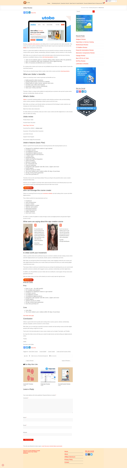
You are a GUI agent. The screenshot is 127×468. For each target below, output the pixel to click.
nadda (26, 355)
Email (25, 425)
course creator (51, 351)
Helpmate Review (45, 384)
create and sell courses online (64, 351)
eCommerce (35, 355)
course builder (43, 351)
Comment (25, 398)
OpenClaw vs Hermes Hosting (85, 42)
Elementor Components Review (85, 53)
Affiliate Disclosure (69, 457)
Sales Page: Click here (28, 125)
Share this (33, 12)
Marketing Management (93, 7)
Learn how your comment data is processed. (52, 446)
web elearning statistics (47, 57)
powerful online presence (34, 44)
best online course (33, 351)
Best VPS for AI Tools (82, 58)
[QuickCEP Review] (30, 367)
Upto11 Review (29, 360)
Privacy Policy (68, 459)
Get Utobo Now (28, 187)
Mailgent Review (81, 39)
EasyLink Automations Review (85, 50)
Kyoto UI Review (66, 360)
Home (48, 3)
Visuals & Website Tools (89, 3)
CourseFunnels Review (64, 384)
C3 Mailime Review (81, 47)
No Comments (53, 355)
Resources (98, 3)
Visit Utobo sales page (28, 315)
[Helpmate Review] (48, 367)
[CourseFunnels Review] (65, 367)
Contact (66, 462)
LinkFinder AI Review (82, 63)
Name (25, 417)
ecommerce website (47, 193)
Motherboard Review (82, 44)
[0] (103, 3)
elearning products (65, 71)
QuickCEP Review (28, 384)
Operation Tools (64, 3)
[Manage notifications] (3, 465)
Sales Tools (72, 3)
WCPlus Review (80, 61)
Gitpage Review (80, 55)
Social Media (79, 3)
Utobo (24, 99)
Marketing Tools (55, 3)
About (66, 454)
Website (25, 432)
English (109, 1)
